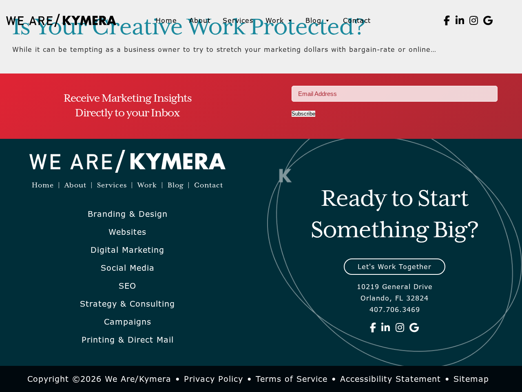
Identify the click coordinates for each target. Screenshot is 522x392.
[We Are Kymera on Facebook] (447, 20)
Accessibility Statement (390, 379)
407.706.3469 (394, 309)
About (199, 20)
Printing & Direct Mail (128, 339)
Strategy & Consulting (127, 303)
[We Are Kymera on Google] (488, 20)
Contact (357, 20)
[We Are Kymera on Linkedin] (460, 20)
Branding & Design (128, 214)
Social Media (128, 268)
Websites (127, 232)
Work (274, 20)
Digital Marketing (127, 250)
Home (166, 20)
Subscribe (303, 114)
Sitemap (471, 379)
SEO (127, 286)
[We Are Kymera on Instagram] (473, 20)
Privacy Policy (213, 379)
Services (238, 20)
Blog (313, 20)
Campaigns (127, 321)
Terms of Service (291, 379)
